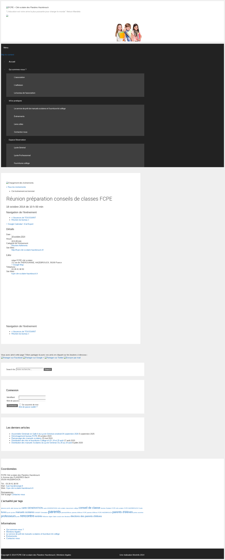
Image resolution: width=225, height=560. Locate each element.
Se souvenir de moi (30, 405)
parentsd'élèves (66, 512)
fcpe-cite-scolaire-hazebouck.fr (24, 273)
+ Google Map (17, 265)
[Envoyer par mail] (72, 358)
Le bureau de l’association (24, 93)
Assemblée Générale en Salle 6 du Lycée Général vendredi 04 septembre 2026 (45, 434)
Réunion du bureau (20, 220)
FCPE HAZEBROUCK (131, 508)
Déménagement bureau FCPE (24, 436)
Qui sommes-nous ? (17, 69)
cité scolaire (61, 508)
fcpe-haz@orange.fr (14, 486)
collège (76, 508)
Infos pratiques (15, 101)
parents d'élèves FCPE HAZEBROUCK (99, 512)
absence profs (5, 508)
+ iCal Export (27, 224)
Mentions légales (13, 532)
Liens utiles (18, 124)
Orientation (44, 512)
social (59, 516)
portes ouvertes (138, 512)
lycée (8, 512)
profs (18, 516)
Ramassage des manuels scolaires (26, 438)
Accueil (12, 62)
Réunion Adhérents (19, 245)
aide (12, 508)
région (50, 516)
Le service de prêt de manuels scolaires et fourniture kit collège (40, 109)
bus (20, 508)
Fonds (141, 508)
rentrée (38, 516)
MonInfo (136, 555)
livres (4, 512)
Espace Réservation (17, 140)
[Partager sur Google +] (33, 358)
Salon (55, 516)
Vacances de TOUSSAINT (23, 217)
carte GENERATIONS (50, 508)
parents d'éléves (122, 512)
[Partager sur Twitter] (54, 358)
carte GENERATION (32, 508)
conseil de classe (89, 507)
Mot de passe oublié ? (28, 407)
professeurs (8, 516)
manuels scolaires (25, 512)
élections (67, 516)
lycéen (13, 512)
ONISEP (37, 512)
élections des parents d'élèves (86, 516)
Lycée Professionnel (22, 155)
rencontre (27, 516)
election (103, 508)
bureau (16, 508)
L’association (19, 77)
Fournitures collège (22, 163)
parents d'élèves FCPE (79, 512)
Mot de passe (12, 401)
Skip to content (7, 55)
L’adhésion (18, 85)
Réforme (45, 516)
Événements (19, 116)
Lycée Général (20, 148)
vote (62, 516)
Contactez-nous (20, 132)
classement (69, 508)
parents (54, 511)
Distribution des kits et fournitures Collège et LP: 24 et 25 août (37, 440)
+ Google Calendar (14, 224)
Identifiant (11, 397)
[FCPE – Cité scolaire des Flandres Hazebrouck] (27, 7)
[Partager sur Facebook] (12, 358)
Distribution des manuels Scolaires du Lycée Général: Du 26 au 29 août (41, 443)
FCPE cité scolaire (117, 508)
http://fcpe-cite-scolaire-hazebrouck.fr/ (27, 250)
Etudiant (108, 508)
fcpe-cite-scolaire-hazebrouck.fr (20, 488)
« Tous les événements (16, 187)
